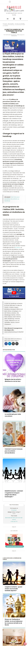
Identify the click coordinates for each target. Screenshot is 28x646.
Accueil (5, 23)
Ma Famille (11, 23)
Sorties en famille (20, 23)
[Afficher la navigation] (7, 19)
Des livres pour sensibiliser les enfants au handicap (12, 199)
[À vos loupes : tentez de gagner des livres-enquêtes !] (14, 539)
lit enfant (14, 510)
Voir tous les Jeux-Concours (14, 546)
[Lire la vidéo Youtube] (14, 292)
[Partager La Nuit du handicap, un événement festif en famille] (6, 343)
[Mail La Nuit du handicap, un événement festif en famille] (17, 343)
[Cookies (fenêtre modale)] (25, 643)
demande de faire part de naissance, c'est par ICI (14, 519)
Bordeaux (17, 247)
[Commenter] (13, 343)
